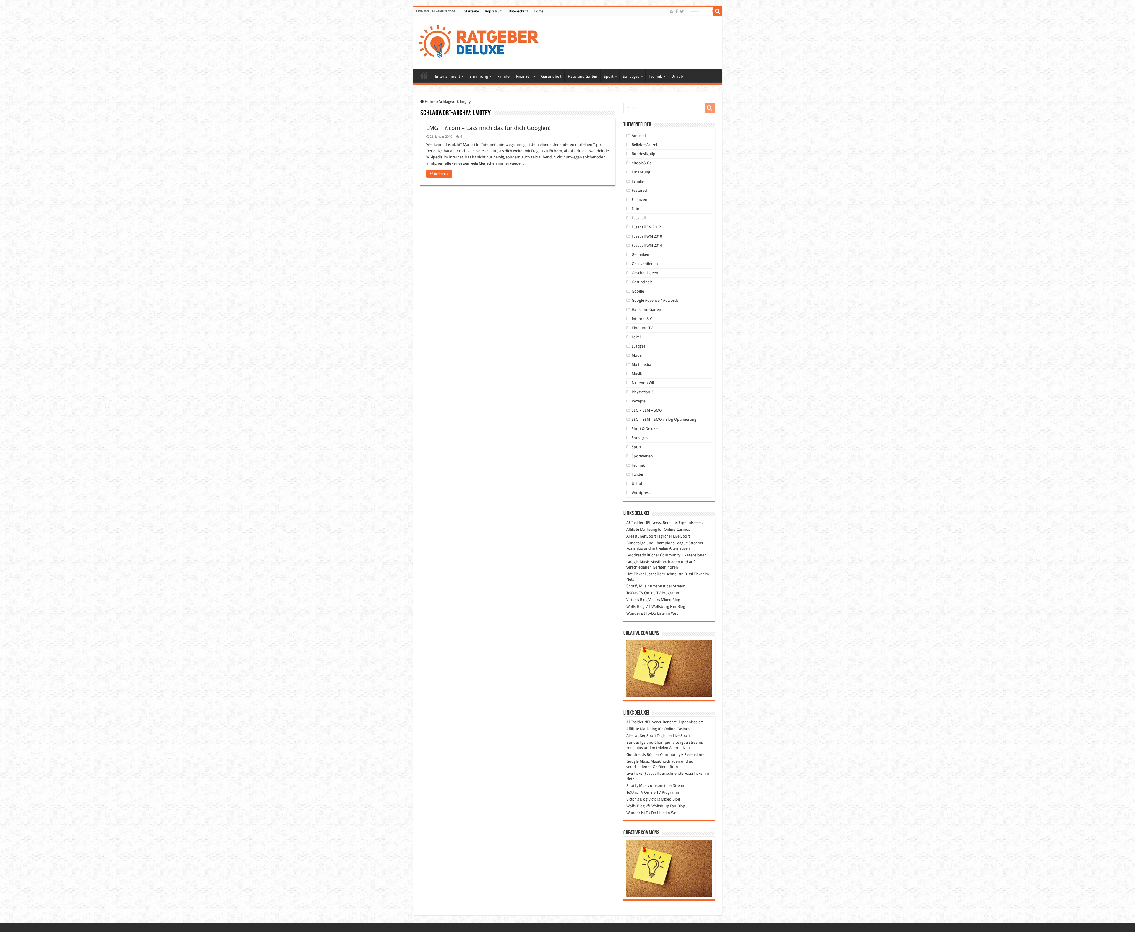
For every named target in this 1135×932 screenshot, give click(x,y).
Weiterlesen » (439, 174)
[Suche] (717, 11)
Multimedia (641, 364)
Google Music (638, 562)
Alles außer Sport (641, 536)
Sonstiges (631, 76)
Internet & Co (643, 318)
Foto (635, 209)
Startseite (471, 11)
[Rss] (671, 11)
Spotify (632, 586)
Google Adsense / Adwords (655, 300)
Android (639, 135)
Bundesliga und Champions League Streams (664, 543)
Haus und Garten (582, 76)
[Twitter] (682, 11)
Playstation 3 (642, 392)
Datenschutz (518, 11)
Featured (639, 190)
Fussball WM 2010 (647, 236)
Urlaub (677, 76)
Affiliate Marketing (641, 529)
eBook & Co (642, 163)
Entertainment (447, 76)
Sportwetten (642, 456)
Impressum (494, 11)
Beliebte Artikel (644, 144)
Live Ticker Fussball (642, 574)
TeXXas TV (634, 593)
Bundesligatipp (645, 154)
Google (638, 291)
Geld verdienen (645, 264)
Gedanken (640, 254)
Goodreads (636, 555)
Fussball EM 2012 (646, 227)
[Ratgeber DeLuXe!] (482, 42)
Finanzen (524, 76)
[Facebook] (676, 11)
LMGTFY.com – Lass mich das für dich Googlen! (488, 127)
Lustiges (639, 346)
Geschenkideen (645, 273)
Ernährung (478, 76)
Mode (637, 355)
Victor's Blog (637, 599)
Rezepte (639, 401)
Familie (503, 76)
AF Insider (634, 522)
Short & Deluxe (645, 428)
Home (538, 11)
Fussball (639, 218)
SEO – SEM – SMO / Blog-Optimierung (664, 419)
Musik (637, 373)
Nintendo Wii (643, 383)
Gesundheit (551, 76)
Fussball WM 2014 (647, 245)
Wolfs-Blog (635, 606)
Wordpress (641, 493)
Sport (608, 76)
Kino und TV (642, 328)
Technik (655, 76)
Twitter (637, 474)
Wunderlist (635, 613)
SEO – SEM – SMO (647, 410)
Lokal (636, 337)
